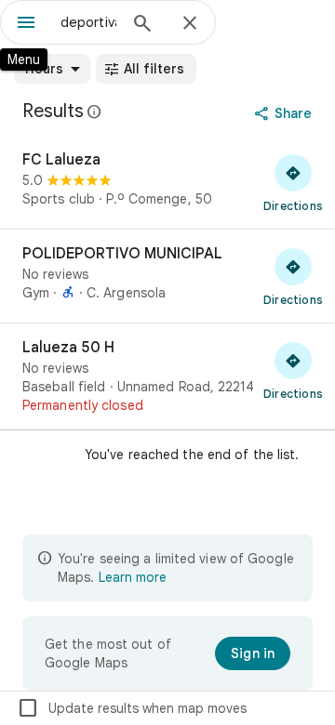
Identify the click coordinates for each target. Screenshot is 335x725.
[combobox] (88, 22)
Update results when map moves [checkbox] (132, 708)
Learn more (133, 577)
